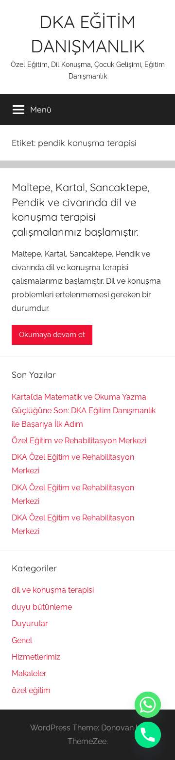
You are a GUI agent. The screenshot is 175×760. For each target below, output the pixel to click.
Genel (22, 640)
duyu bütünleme (42, 607)
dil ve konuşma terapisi (53, 590)
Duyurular (30, 623)
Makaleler (29, 673)
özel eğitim (31, 690)
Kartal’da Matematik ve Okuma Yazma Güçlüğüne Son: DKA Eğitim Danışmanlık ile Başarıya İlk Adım (84, 410)
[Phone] (148, 735)
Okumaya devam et (52, 334)
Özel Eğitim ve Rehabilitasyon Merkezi (79, 440)
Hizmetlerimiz (36, 657)
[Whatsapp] (148, 705)
